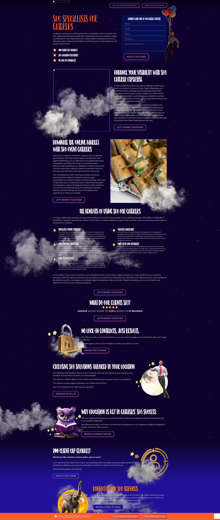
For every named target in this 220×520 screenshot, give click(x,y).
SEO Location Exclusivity (68, 55)
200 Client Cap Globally (68, 50)
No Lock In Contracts (67, 60)
